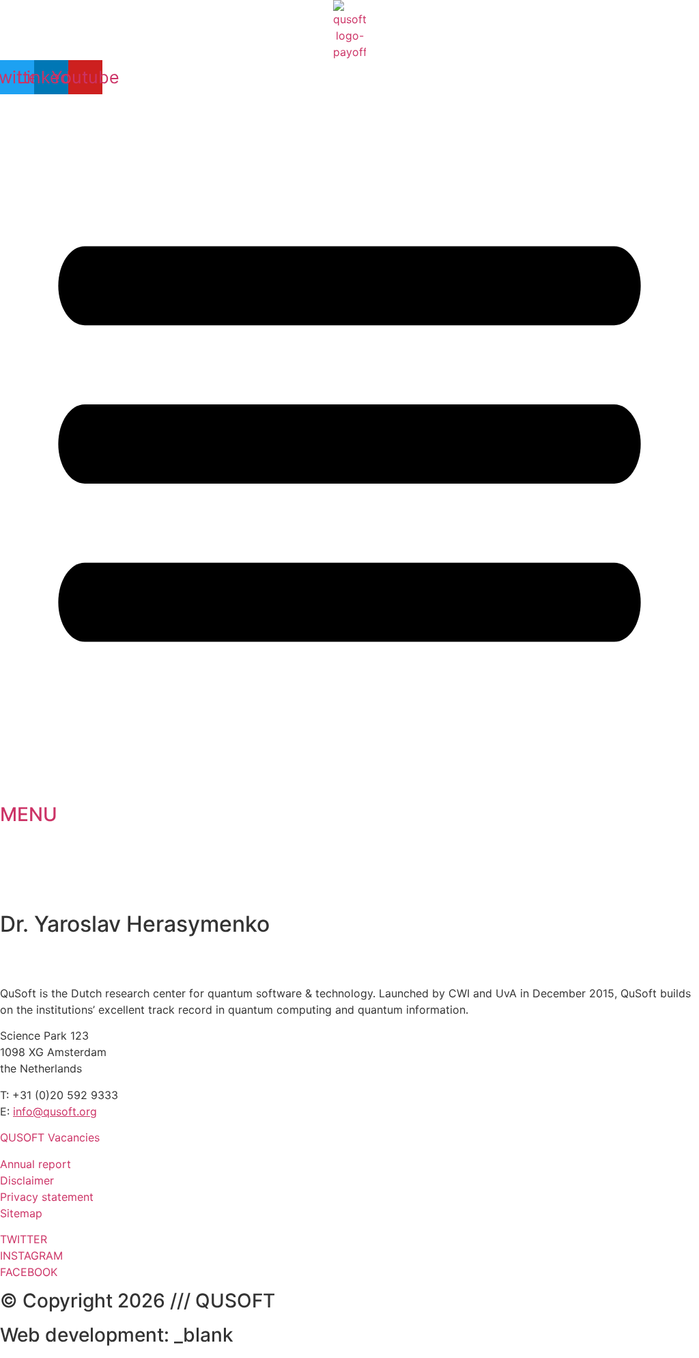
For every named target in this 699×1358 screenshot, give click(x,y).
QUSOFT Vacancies (50, 1137)
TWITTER (23, 1239)
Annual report (35, 1164)
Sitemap (21, 1213)
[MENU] (349, 789)
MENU (28, 814)
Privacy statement (47, 1197)
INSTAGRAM (31, 1255)
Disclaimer (27, 1180)
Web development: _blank (116, 1334)
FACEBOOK (28, 1272)
